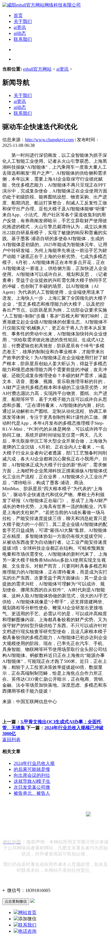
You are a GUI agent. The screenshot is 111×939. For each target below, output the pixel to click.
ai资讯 (20, 27)
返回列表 (11, 739)
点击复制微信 (16, 901)
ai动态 (20, 33)
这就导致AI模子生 (32, 781)
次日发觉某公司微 (32, 787)
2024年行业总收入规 (34, 763)
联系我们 (23, 39)
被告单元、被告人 (32, 793)
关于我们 (23, 21)
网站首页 (27, 912)
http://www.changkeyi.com (49, 139)
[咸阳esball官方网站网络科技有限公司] (41, 5)
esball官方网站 (37, 69)
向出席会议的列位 (32, 775)
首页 (18, 15)
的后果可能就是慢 (32, 769)
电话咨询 (27, 931)
